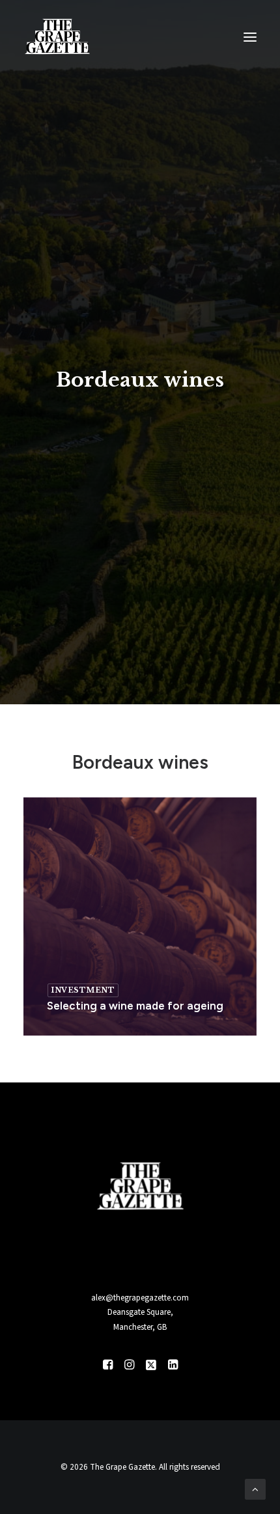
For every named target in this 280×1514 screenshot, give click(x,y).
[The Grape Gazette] (57, 37)
